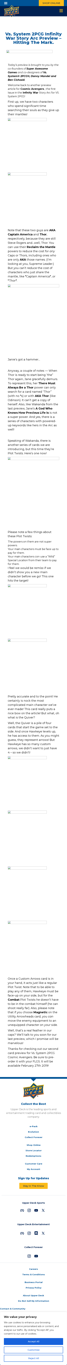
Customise (34, 1350)
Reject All (33, 1358)
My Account (33, 1169)
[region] (33, 1338)
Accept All (33, 1341)
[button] (5, 3)
